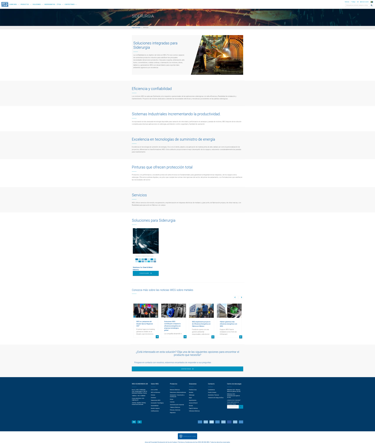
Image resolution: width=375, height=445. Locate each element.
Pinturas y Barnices (175, 410)
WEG (4, 4)
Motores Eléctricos (175, 389)
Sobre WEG (13, 4)
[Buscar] (372, 5)
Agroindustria (192, 400)
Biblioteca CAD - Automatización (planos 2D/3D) (233, 395)
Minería (191, 405)
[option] (146, 252)
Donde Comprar (212, 392)
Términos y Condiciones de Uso (187, 442)
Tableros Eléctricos (175, 407)
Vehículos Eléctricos (194, 411)
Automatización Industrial (177, 404)
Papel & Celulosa (193, 408)
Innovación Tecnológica (157, 403)
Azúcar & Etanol (193, 403)
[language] (372, 2)
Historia (153, 395)
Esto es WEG (154, 389)
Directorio (153, 397)
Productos (25, 4)
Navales (191, 392)
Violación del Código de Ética (215, 397)
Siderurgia (191, 395)
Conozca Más (144, 273)
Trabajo (353, 2)
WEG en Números (155, 392)
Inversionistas (50, 4)
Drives (171, 399)
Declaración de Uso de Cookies (167, 442)
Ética (59, 4)
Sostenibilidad (154, 405)
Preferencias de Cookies (189, 436)
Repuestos (173, 412)
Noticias (347, 2)
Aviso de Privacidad (151, 442)
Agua (190, 397)
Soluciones (37, 4)
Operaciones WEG (155, 400)
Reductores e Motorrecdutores (178, 392)
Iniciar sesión (365, 2)
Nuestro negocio (155, 408)
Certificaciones (155, 411)
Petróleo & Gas (193, 389)
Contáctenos (70, 4)
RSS (199, 442)
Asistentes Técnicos (213, 395)
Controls (172, 402)
